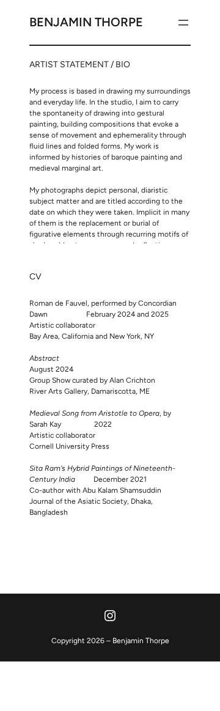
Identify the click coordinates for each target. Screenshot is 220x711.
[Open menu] (183, 22)
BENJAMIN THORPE (86, 22)
